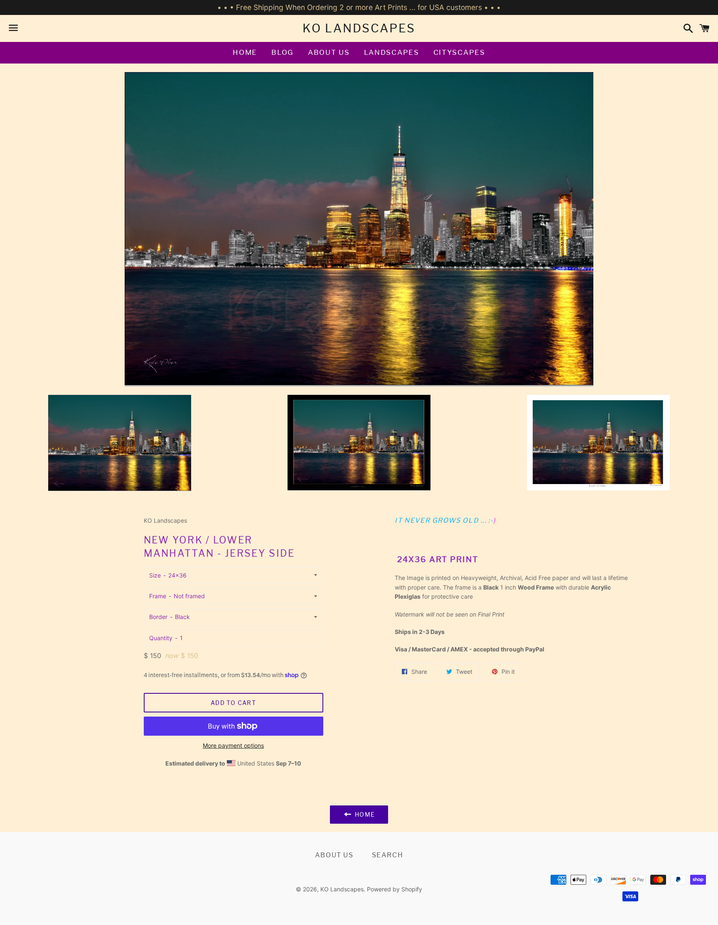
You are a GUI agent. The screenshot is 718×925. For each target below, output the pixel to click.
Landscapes (391, 52)
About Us (329, 52)
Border (158, 616)
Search (387, 855)
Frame (157, 596)
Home (245, 52)
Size (155, 575)
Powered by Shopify (394, 889)
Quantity (160, 637)
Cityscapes (459, 52)
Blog (282, 52)
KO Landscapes (359, 28)
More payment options (233, 745)
